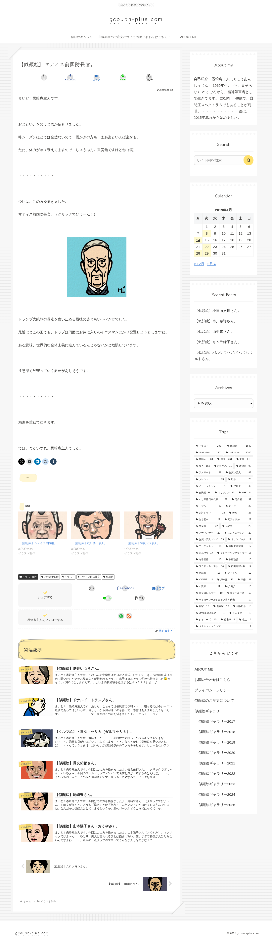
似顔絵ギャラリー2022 (217, 774)
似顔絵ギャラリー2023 (217, 784)
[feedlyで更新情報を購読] (121, 616)
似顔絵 (109, 576)
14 (198, 240)
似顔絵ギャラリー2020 (217, 753)
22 (207, 247)
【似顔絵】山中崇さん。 (214, 332)
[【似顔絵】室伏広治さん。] (148, 525)
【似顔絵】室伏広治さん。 (143, 543)
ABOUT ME (204, 669)
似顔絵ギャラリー (209, 711)
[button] (149, 77)
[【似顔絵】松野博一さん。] (95, 525)
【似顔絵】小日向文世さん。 (218, 311)
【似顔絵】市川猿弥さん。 (216, 321)
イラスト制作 (30, 576)
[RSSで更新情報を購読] (129, 616)
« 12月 (199, 264)
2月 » (211, 264)
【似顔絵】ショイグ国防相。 (38, 543)
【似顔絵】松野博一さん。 (90, 543)
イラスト (69, 576)
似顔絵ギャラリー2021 (217, 763)
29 (207, 253)
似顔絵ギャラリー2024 (217, 794)
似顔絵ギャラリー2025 (217, 805)
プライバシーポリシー (212, 690)
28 (198, 253)
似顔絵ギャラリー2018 (217, 732)
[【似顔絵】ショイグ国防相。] (42, 525)
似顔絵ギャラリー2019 (217, 742)
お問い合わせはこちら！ (214, 680)
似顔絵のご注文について (214, 701)
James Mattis (51, 576)
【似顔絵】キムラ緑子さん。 (218, 342)
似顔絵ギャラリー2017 (217, 721)
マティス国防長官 (90, 576)
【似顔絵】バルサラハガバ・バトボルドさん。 (223, 355)
